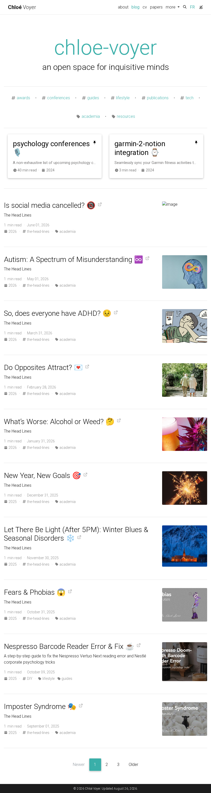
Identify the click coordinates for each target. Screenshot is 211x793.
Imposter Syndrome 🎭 (40, 706)
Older (133, 764)
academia (91, 116)
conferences (58, 97)
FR (192, 7)
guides (93, 97)
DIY (29, 678)
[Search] (184, 7)
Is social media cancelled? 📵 (49, 205)
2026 (12, 231)
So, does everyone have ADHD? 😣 (57, 313)
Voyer (22, 7)
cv (145, 7)
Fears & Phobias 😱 (35, 592)
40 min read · (29, 170)
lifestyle (123, 97)
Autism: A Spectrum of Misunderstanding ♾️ (73, 259)
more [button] (171, 7)
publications (158, 97)
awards (23, 97)
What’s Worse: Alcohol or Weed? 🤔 (59, 421)
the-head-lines (37, 231)
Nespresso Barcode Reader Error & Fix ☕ (69, 646)
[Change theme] (199, 5)
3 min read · (129, 170)
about (123, 7)
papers (156, 7)
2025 (12, 502)
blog (136, 7)
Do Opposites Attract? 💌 (43, 367)
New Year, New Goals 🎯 (42, 475)
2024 (50, 170)
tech (190, 97)
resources (126, 116)
